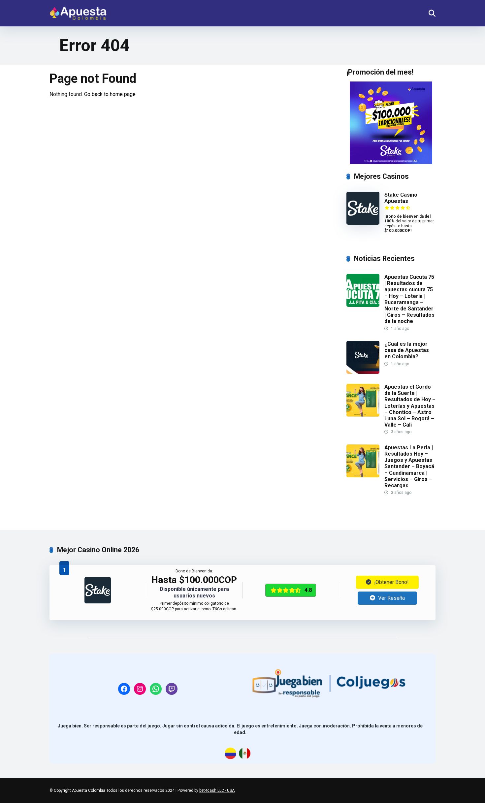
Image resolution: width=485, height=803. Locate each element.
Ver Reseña (391, 598)
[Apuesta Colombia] (78, 11)
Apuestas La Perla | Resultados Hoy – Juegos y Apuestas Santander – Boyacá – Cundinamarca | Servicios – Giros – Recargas (409, 466)
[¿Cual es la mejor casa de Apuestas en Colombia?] (362, 372)
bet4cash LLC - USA (217, 790)
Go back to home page (110, 94)
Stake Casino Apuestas (400, 198)
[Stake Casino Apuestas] (362, 223)
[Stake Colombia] (391, 122)
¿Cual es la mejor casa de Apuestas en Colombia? (406, 350)
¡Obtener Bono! (391, 582)
